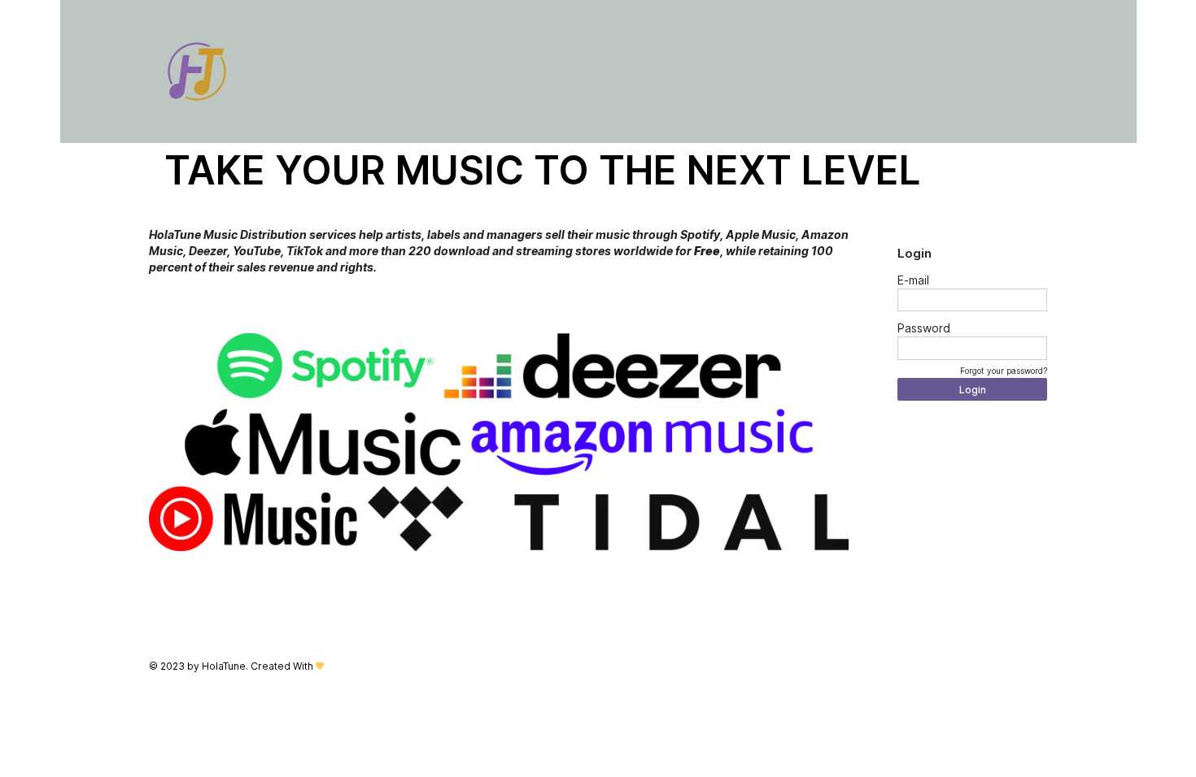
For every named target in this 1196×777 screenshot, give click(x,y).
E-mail (913, 280)
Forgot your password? (1003, 370)
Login (972, 390)
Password (923, 328)
